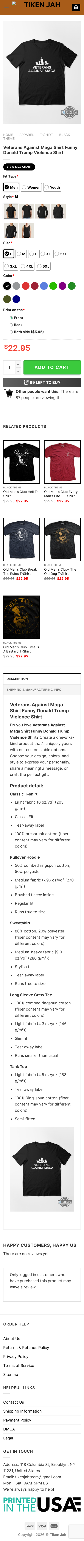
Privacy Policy (15, 1356)
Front (18, 318)
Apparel (26, 135)
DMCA (9, 1429)
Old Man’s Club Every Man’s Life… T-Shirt (61, 494)
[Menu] (6, 7)
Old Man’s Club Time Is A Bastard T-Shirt (21, 649)
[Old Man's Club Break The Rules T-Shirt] (21, 539)
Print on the (14, 310)
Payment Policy (17, 1420)
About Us (11, 1338)
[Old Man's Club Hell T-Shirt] (21, 462)
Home (8, 135)
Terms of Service (18, 1365)
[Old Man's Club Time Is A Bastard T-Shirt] (21, 617)
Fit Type (11, 176)
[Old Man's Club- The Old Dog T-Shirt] (62, 539)
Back (18, 325)
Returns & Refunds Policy (26, 1347)
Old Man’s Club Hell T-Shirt (20, 494)
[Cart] (76, 8)
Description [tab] (17, 678)
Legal (8, 1438)
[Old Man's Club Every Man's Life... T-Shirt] (62, 462)
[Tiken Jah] (40, 7)
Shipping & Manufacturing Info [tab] (34, 689)
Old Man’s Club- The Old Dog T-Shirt (60, 571)
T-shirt (46, 135)
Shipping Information (22, 1411)
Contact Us (13, 1402)
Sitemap (10, 1374)
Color (8, 276)
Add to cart (52, 367)
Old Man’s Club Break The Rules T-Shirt (20, 571)
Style (10, 197)
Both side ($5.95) (29, 332)
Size (7, 243)
